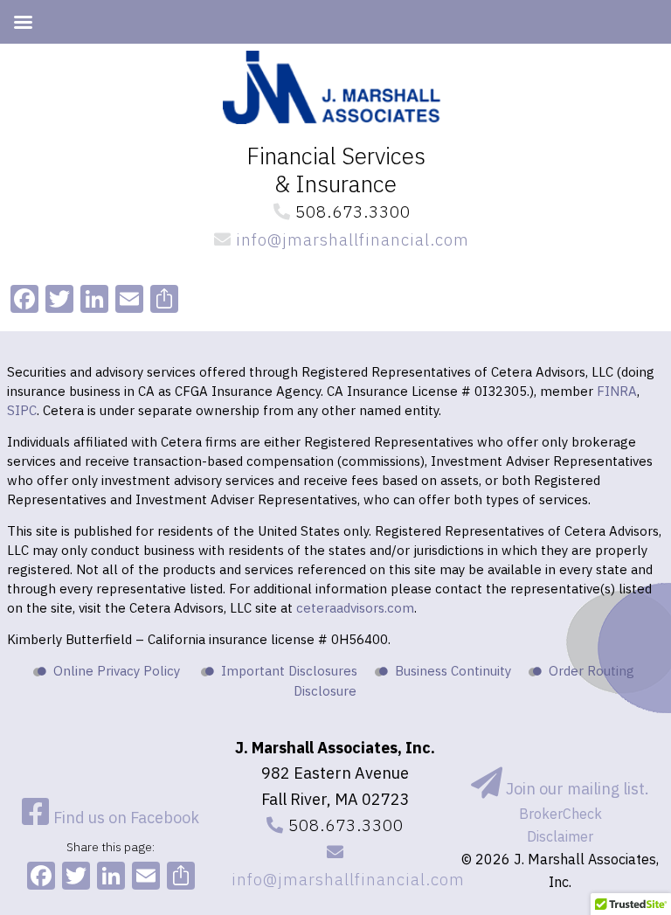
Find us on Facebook (124, 818)
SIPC (22, 410)
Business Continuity (453, 670)
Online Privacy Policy (116, 670)
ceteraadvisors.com (355, 608)
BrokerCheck (560, 813)
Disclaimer (560, 836)
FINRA (617, 391)
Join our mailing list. (575, 789)
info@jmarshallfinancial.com (350, 239)
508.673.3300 (351, 211)
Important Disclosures (289, 670)
